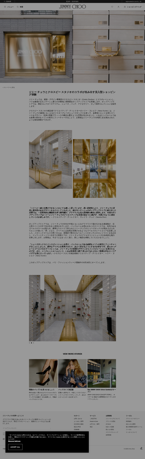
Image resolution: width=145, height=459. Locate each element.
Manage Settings (14, 441)
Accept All (15, 447)
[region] (47, 442)
